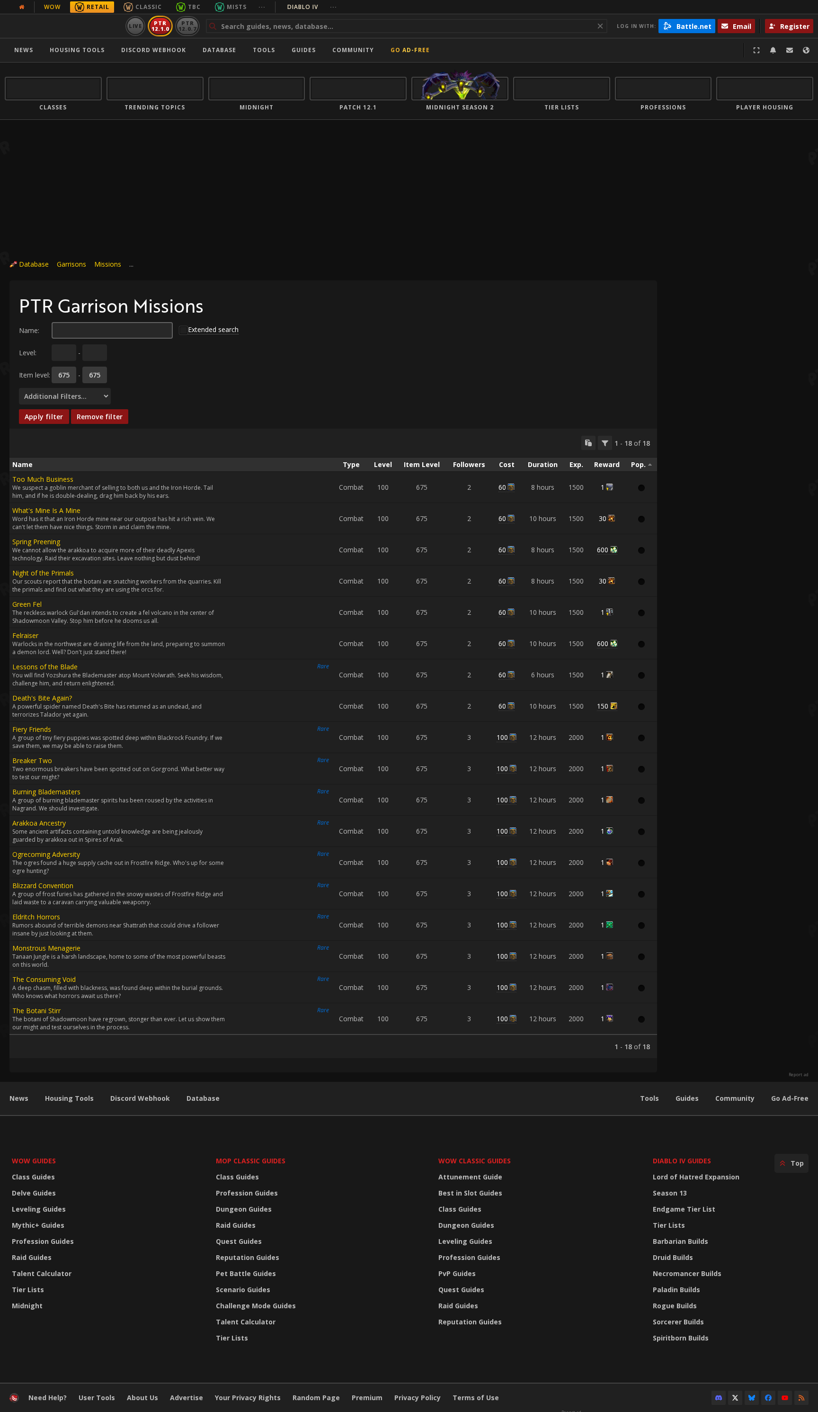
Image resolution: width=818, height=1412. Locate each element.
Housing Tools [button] (77, 50)
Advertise (186, 1397)
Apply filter (44, 416)
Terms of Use (476, 1397)
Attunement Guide (470, 1176)
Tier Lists (28, 1289)
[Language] (806, 50)
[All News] (21, 7)
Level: (27, 352)
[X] (735, 1398)
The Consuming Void (44, 979)
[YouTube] (785, 1398)
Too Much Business (42, 479)
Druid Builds (673, 1257)
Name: (29, 330)
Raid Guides (32, 1257)
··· (262, 7)
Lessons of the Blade (45, 666)
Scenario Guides (243, 1289)
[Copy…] (588, 443)
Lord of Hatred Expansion (696, 1176)
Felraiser (25, 635)
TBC (194, 7)
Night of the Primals (43, 572)
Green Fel (27, 604)
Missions (107, 264)
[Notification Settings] (773, 50)
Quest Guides (239, 1241)
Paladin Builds (676, 1289)
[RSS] (801, 1398)
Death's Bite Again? (42, 697)
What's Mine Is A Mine (46, 510)
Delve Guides (34, 1192)
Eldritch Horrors (36, 916)
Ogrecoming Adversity (46, 854)
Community (353, 50)
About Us (142, 1397)
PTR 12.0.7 (187, 25)
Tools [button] (264, 50)
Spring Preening (36, 541)
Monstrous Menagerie (46, 948)
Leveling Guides (39, 1209)
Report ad (799, 1074)
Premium (367, 1397)
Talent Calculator (41, 1273)
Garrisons (71, 264)
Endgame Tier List (684, 1209)
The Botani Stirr (36, 1010)
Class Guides (33, 1176)
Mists (237, 7)
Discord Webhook (153, 50)
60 (502, 487)
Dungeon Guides (244, 1209)
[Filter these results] (605, 443)
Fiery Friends (31, 729)
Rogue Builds (675, 1305)
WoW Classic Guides (474, 1160)
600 (602, 549)
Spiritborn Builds (681, 1337)
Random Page (316, 1397)
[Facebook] (768, 1398)
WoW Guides (34, 1160)
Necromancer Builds (687, 1273)
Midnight (27, 1305)
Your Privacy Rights (248, 1397)
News (23, 50)
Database (219, 50)
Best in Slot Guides (470, 1192)
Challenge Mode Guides (256, 1305)
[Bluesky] (752, 1398)
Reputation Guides (247, 1257)
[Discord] (718, 1398)
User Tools (97, 1397)
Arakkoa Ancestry (39, 822)
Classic (148, 7)
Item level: (34, 374)
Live (135, 25)
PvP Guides (457, 1273)
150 (602, 706)
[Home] (63, 26)
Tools (649, 1098)
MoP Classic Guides (250, 1160)
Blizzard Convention (42, 885)
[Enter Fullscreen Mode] (756, 50)
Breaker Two (32, 760)
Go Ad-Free (410, 50)
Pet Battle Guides (246, 1273)
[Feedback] (789, 50)
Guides (304, 50)
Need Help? (47, 1397)
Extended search (213, 329)
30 (602, 518)
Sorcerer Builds (678, 1321)
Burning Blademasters (46, 791)
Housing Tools (69, 1098)
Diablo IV (312, 7)
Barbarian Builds (680, 1241)
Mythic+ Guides (38, 1225)
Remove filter (100, 416)
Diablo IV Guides (682, 1160)
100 (502, 737)
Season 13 (670, 1192)
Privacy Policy (417, 1397)
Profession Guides (43, 1241)
